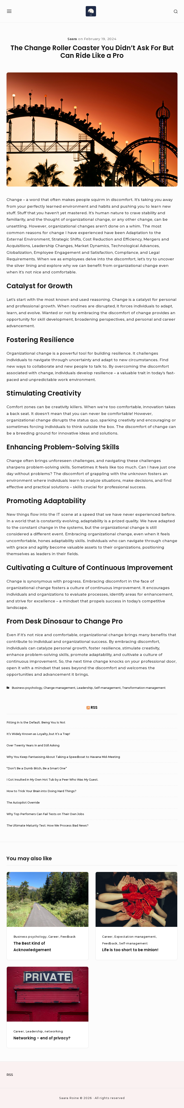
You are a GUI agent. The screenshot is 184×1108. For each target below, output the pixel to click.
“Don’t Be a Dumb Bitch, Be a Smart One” (37, 768)
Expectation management (135, 936)
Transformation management (144, 687)
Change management (59, 687)
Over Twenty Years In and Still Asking (33, 745)
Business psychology (27, 687)
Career (53, 936)
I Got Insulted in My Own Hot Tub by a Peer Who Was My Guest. (52, 779)
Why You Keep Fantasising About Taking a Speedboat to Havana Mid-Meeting (63, 757)
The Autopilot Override (23, 802)
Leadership (85, 687)
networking (54, 1031)
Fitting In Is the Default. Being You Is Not (36, 722)
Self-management (107, 687)
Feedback (68, 936)
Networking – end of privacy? (41, 1038)
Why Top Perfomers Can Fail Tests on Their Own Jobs (45, 814)
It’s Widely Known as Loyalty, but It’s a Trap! (38, 734)
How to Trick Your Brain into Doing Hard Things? (41, 791)
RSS (94, 707)
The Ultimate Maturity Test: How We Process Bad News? (47, 825)
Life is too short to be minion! (130, 950)
